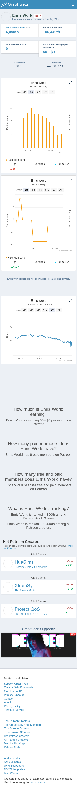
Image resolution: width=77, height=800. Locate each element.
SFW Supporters (14, 765)
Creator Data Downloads (18, 687)
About (7, 702)
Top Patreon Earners (16, 728)
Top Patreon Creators (17, 721)
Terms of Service (14, 710)
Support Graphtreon (16, 683)
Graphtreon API (13, 691)
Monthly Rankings (14, 743)
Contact (8, 698)
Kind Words (11, 773)
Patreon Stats (12, 747)
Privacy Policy (12, 706)
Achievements (12, 762)
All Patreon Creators (16, 739)
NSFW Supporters (15, 769)
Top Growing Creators (17, 732)
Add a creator (12, 758)
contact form (37, 782)
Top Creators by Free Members (22, 724)
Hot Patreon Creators (16, 736)
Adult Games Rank (16, 27)
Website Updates (14, 695)
